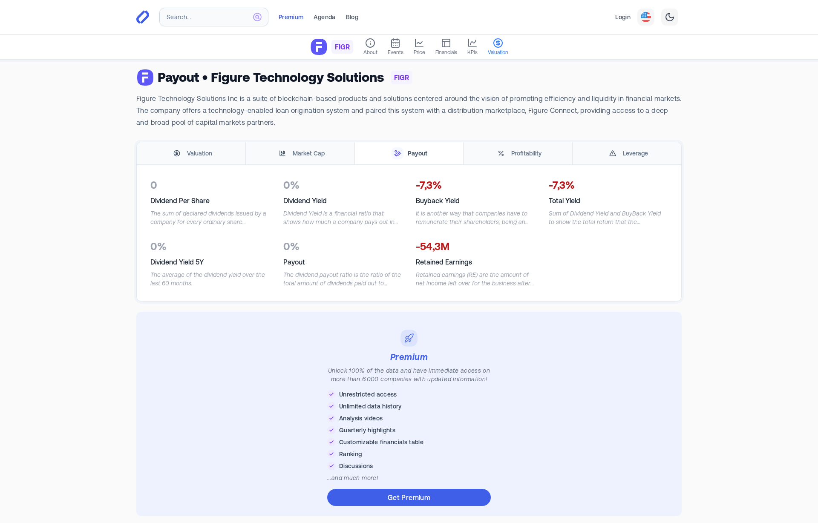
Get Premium (409, 497)
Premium (291, 17)
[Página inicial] (142, 17)
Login (623, 17)
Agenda (324, 17)
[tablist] (409, 153)
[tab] (191, 153)
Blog (352, 17)
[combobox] (213, 17)
